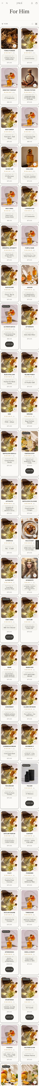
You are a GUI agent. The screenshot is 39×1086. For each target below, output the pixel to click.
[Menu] (2, 3)
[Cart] (36, 3)
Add (16, 46)
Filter (6, 24)
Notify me (9, 344)
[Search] (7, 3)
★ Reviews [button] (37, 545)
